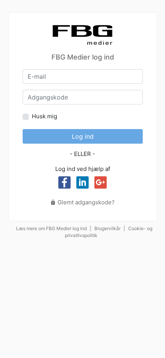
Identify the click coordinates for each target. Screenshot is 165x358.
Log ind (83, 136)
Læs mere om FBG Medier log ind (51, 228)
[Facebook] (64, 182)
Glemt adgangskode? (85, 202)
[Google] (100, 182)
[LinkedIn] (82, 182)
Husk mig (44, 116)
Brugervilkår (107, 228)
